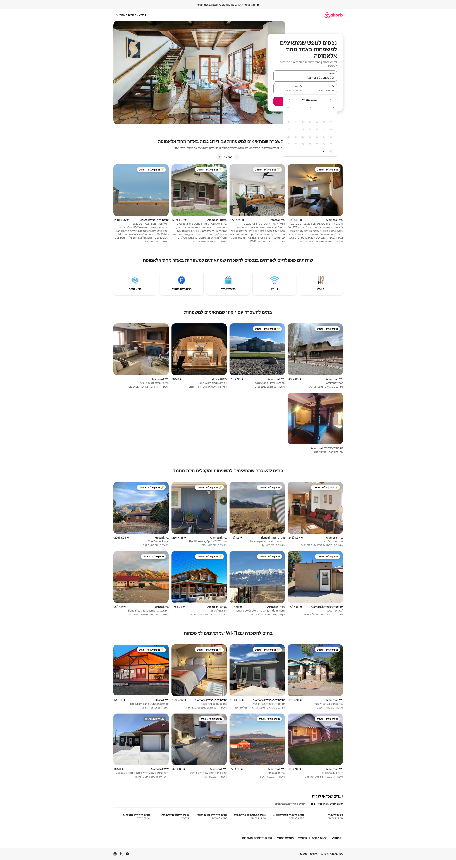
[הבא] (219, 157)
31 (324, 151)
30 (330, 151)
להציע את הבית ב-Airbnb (131, 15)
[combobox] (305, 77)
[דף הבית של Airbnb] (333, 15)
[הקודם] (237, 157)
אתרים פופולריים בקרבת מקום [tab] (289, 803)
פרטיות (313, 854)
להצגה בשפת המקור (207, 4)
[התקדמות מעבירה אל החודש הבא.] (289, 100)
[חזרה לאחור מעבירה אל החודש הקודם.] (331, 100)
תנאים (303, 854)
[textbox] (321, 90)
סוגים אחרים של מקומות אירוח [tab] (327, 803)
